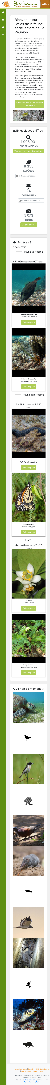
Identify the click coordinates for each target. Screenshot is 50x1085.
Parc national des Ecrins (32, 1082)
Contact (41, 1071)
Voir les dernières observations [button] (28, 151)
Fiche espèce (28, 709)
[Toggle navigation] (5, 4)
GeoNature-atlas (30, 1080)
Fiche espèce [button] (29, 322)
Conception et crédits (29, 1071)
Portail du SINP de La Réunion (39, 1069)
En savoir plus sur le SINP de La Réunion (29, 104)
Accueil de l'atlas (21, 1069)
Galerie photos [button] (28, 224)
